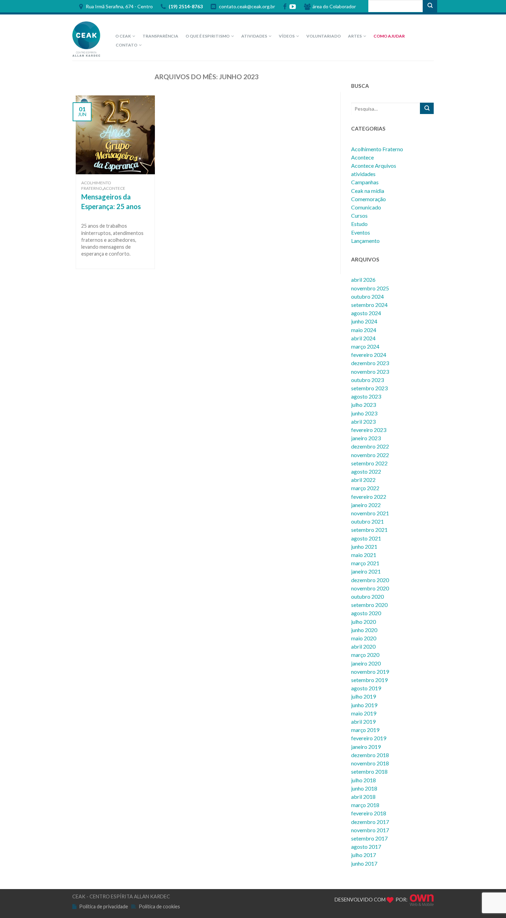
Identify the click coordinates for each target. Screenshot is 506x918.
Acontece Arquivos (373, 165)
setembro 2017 (369, 838)
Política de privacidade (103, 906)
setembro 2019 (369, 680)
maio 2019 (363, 713)
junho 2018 (364, 788)
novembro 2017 (370, 830)
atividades (363, 174)
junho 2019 (364, 705)
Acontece (114, 188)
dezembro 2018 (370, 755)
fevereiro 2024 (368, 354)
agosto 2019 (366, 688)
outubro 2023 (367, 380)
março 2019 (365, 729)
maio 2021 (363, 554)
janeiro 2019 (366, 746)
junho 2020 (364, 630)
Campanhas (365, 182)
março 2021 (365, 563)
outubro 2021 (367, 521)
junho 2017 (364, 863)
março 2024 (365, 346)
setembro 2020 (369, 604)
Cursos (359, 215)
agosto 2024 (366, 313)
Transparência (160, 36)
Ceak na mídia (367, 190)
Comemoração (368, 199)
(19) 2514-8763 (185, 6)
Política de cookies (159, 906)
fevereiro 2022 (368, 496)
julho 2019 (363, 696)
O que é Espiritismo (208, 36)
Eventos (360, 232)
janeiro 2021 (366, 571)
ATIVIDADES (254, 36)
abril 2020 (363, 646)
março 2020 (365, 654)
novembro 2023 (370, 371)
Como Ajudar (389, 36)
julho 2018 (363, 780)
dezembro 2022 (370, 446)
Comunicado (366, 207)
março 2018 (365, 805)
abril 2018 (363, 796)
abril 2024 (363, 338)
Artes (355, 36)
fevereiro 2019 (368, 738)
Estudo (359, 223)
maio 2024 (363, 330)
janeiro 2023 (366, 438)
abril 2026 (363, 279)
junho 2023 (364, 413)
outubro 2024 (367, 296)
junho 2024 (364, 321)
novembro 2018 (370, 763)
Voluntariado (323, 36)
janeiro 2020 (366, 663)
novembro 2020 (370, 588)
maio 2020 (363, 638)
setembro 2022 (369, 463)
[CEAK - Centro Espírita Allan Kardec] (87, 37)
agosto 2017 (366, 846)
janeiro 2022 (366, 505)
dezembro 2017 (370, 821)
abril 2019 (363, 721)
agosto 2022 (366, 471)
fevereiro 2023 (368, 429)
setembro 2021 (369, 529)
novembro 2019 (370, 671)
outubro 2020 (367, 596)
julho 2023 (363, 404)
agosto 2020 (366, 613)
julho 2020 (363, 621)
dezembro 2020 (370, 580)
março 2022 (365, 488)
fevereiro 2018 (368, 813)
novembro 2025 (370, 288)
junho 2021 (364, 546)
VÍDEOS (287, 36)
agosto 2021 (366, 538)
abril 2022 (363, 479)
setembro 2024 (369, 304)
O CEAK (123, 36)
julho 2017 (363, 855)
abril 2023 (363, 421)
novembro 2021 (370, 513)
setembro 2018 (369, 771)
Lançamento (365, 240)
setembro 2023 (369, 388)
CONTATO (126, 45)
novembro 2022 (370, 455)
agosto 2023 (366, 396)
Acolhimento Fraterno (96, 185)
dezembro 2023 (370, 363)
